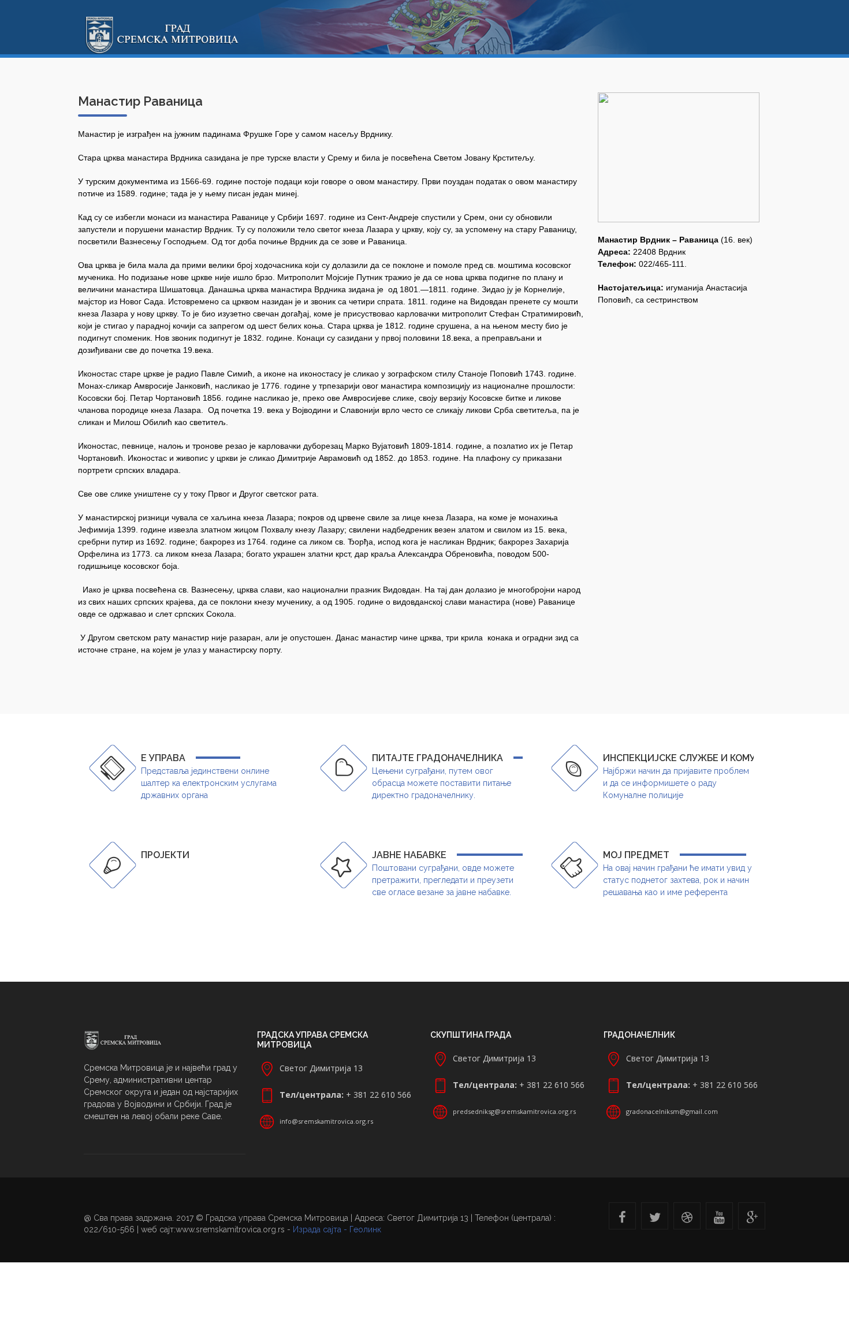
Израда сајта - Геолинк (337, 1229)
